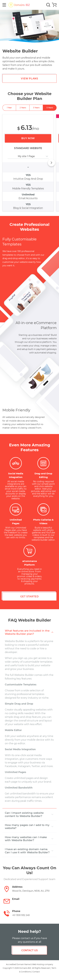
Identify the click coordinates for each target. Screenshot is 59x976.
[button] (51, 162)
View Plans (29, 78)
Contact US (29, 950)
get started (29, 596)
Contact (36, 972)
